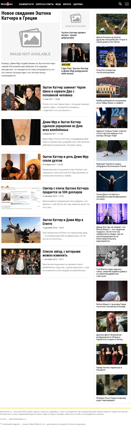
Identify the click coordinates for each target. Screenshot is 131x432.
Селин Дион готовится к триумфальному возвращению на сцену (111, 196)
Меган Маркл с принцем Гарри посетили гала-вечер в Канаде (111, 305)
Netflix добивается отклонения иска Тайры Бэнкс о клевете (111, 101)
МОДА (58, 4)
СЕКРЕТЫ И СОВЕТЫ (44, 4)
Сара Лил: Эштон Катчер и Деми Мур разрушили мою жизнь (74, 71)
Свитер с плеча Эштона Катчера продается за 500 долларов (66, 190)
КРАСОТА (67, 4)
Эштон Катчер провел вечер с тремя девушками (73, 35)
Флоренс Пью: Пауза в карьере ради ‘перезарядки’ (111, 399)
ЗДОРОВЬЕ (78, 4)
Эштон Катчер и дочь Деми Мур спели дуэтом (65, 159)
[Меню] (127, 4)
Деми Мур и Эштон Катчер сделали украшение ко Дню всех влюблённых (63, 126)
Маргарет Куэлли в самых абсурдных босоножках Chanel (111, 165)
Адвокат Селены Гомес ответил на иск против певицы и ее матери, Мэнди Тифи (111, 133)
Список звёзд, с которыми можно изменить (61, 253)
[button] (122, 4)
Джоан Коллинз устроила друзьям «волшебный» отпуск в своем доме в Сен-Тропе (111, 39)
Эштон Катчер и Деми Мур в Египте (63, 222)
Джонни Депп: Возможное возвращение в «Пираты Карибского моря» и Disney (109, 337)
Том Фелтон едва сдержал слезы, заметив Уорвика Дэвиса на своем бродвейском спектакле (111, 272)
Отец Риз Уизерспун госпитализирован (106, 71)
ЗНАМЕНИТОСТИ (26, 4)
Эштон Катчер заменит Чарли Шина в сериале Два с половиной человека (64, 91)
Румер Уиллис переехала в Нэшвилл (109, 368)
